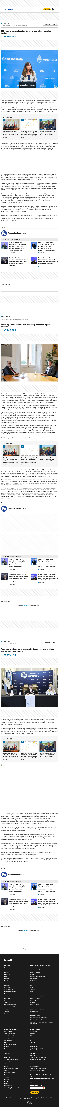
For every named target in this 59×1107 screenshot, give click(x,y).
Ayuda (37, 1099)
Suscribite (47, 9)
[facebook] (8, 36)
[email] (13, 36)
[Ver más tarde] (2, 36)
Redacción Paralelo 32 (17, 233)
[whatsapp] (5, 36)
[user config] (53, 9)
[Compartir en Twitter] (10, 36)
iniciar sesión (25, 289)
